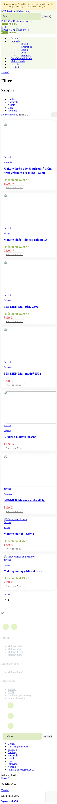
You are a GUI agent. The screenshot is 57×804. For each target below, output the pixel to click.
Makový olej (14, 649)
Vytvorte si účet (9, 801)
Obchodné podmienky (19, 695)
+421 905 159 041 (25, 725)
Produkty (13, 114)
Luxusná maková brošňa (20, 437)
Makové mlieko (16, 646)
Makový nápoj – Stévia (19, 533)
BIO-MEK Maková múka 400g (24, 500)
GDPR (11, 692)
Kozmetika (13, 102)
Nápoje (11, 104)
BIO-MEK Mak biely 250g (21, 306)
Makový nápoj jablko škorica (23, 571)
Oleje (10, 107)
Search (46, 16)
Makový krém (15, 652)
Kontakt (12, 689)
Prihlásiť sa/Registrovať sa (21, 769)
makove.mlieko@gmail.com (31, 715)
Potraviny (26, 55)
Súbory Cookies (16, 698)
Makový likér (15, 654)
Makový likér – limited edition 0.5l (26, 239)
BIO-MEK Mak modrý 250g (22, 373)
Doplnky (12, 99)
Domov (5, 114)
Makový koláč (15, 672)
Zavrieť (5, 72)
